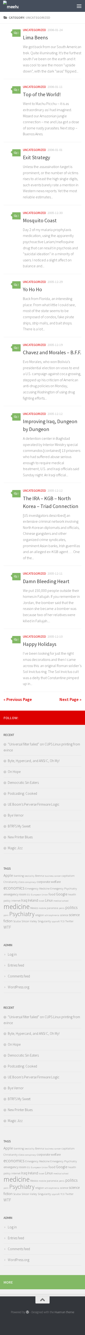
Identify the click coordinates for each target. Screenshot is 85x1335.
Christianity (11, 882)
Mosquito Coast (40, 220)
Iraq (24, 900)
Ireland (33, 900)
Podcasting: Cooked (22, 793)
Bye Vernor (16, 815)
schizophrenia (52, 915)
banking (19, 875)
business (49, 875)
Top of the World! (42, 94)
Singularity (44, 921)
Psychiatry (21, 914)
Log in (12, 954)
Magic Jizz (15, 848)
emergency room (15, 894)
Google (62, 894)
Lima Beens (35, 37)
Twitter (69, 921)
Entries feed (16, 965)
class (21, 882)
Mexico (34, 908)
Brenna (39, 875)
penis (61, 908)
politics (71, 907)
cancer (57, 875)
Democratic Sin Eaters (23, 782)
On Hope (14, 771)
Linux (49, 900)
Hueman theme (64, 1312)
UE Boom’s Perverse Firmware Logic (33, 804)
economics (14, 888)
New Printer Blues (20, 837)
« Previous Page (18, 699)
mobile (42, 908)
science (64, 915)
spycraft (56, 921)
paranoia (52, 908)
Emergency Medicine (37, 888)
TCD (62, 921)
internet (16, 900)
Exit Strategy (36, 157)
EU (28, 894)
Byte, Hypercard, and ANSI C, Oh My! (34, 760)
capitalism (68, 875)
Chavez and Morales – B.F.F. (52, 352)
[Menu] (79, 6)
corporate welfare (49, 882)
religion (39, 915)
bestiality (29, 875)
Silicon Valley (29, 921)
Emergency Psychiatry (63, 888)
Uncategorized (34, 30)
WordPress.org (18, 987)
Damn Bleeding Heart (46, 581)
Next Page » (70, 699)
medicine (17, 906)
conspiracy (30, 882)
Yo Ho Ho (32, 289)
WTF (7, 927)
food (52, 894)
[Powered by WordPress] (27, 1312)
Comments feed (19, 976)
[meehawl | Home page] (13, 6)
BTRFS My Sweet (19, 826)
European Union (39, 894)
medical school (60, 900)
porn (6, 915)
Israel (41, 900)
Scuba (17, 921)
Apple (8, 875)
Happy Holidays (39, 644)
